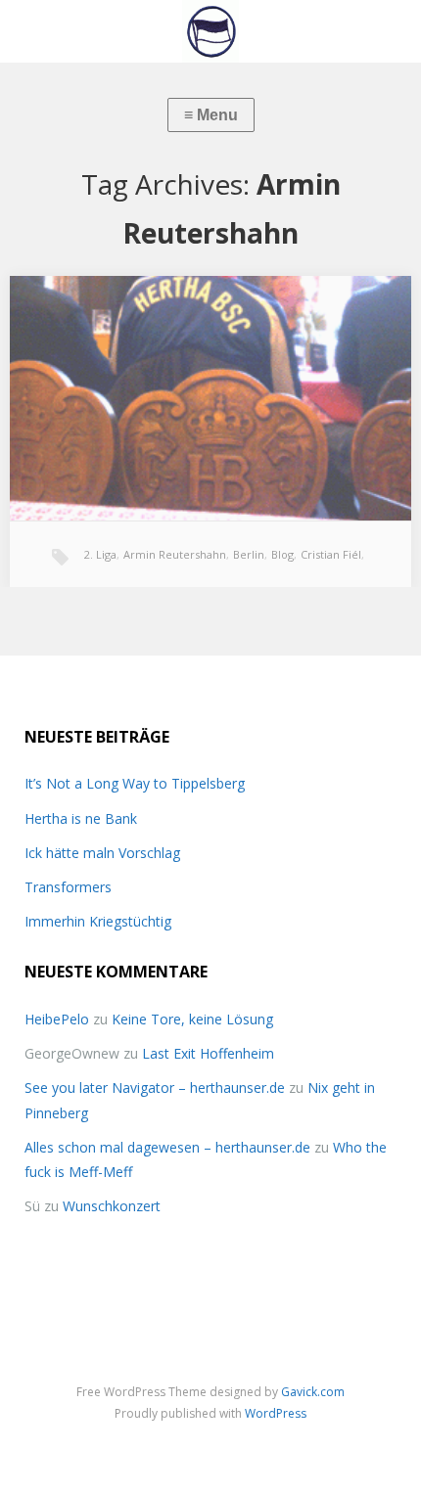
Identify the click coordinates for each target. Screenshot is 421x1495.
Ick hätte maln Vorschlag (102, 852)
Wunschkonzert (112, 1206)
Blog (282, 554)
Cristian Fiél (331, 554)
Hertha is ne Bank (80, 818)
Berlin (248, 554)
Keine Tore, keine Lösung (192, 1019)
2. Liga (100, 554)
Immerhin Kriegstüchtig (97, 921)
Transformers (68, 887)
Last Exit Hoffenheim (208, 1053)
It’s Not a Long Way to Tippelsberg (134, 783)
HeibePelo (56, 1019)
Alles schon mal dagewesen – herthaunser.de (167, 1147)
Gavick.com (313, 1391)
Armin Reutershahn (174, 554)
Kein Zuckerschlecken (104, 307)
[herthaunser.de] (210, 31)
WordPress (275, 1413)
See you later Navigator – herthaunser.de (154, 1087)
